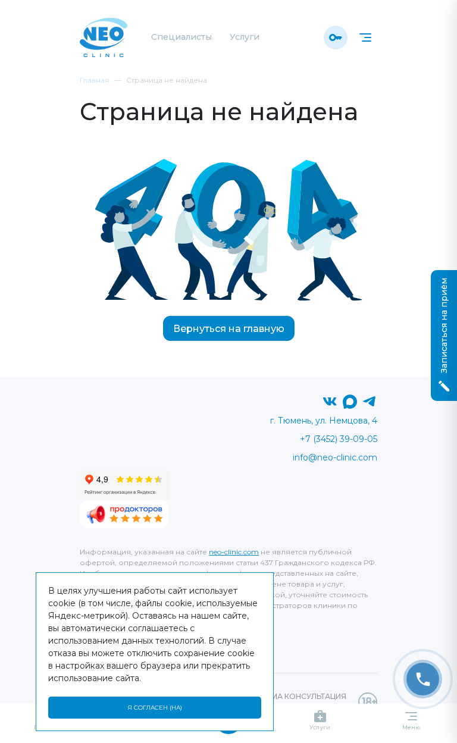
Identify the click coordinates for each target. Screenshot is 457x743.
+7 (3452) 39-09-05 (338, 439)
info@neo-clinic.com (335, 457)
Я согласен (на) (154, 707)
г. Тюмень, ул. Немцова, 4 (323, 420)
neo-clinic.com (234, 551)
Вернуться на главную (228, 328)
